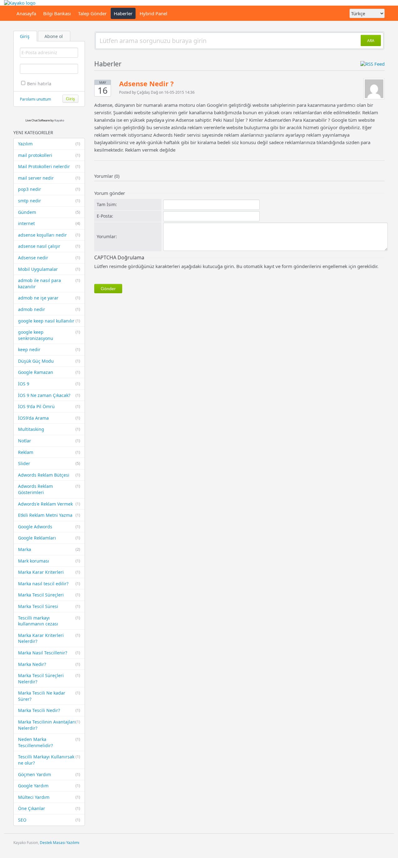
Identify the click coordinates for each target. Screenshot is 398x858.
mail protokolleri (49, 155)
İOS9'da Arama (49, 418)
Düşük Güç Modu (49, 361)
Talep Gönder (92, 13)
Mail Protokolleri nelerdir (49, 166)
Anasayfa (26, 13)
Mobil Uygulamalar (49, 269)
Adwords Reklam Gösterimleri (49, 489)
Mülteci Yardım (49, 797)
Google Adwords (49, 527)
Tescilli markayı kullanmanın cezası (49, 621)
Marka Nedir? (49, 664)
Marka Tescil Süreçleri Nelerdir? (49, 678)
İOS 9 (49, 384)
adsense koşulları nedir (49, 235)
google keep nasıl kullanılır (49, 321)
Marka (49, 549)
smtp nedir (49, 201)
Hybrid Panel (153, 13)
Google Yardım (49, 786)
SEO (49, 820)
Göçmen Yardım (49, 774)
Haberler (123, 13)
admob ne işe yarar (49, 298)
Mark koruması (49, 561)
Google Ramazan (49, 372)
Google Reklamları (49, 538)
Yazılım (49, 144)
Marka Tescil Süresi (49, 606)
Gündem (49, 212)
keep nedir (49, 349)
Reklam (49, 452)
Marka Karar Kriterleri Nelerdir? (49, 638)
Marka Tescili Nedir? (49, 710)
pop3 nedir (49, 189)
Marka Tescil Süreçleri (49, 595)
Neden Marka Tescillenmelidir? (49, 742)
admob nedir (49, 309)
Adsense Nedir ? (146, 83)
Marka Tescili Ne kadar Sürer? (49, 696)
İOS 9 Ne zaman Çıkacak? (49, 395)
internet (49, 223)
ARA (370, 40)
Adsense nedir (49, 258)
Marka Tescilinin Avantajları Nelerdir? (49, 725)
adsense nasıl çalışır (49, 246)
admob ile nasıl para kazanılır (49, 283)
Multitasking (49, 429)
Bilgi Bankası (57, 13)
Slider (49, 463)
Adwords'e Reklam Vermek (49, 504)
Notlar (49, 441)
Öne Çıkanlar (49, 808)
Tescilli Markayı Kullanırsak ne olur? (49, 760)
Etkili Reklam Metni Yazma (49, 515)
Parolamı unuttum (35, 99)
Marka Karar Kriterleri (49, 572)
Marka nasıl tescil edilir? (49, 584)
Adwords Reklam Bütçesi (49, 475)
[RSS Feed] (372, 64)
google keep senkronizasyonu (49, 335)
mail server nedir (49, 178)
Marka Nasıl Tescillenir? (49, 653)
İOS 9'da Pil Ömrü (49, 406)
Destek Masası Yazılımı (59, 842)
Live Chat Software (37, 120)
